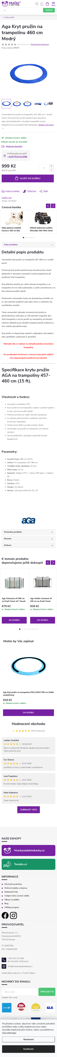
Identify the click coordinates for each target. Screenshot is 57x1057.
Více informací (9, 1032)
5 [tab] (33, 237)
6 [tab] (32, 629)
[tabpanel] (14, 222)
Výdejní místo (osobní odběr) (16, 896)
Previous (48, 206)
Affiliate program (11, 907)
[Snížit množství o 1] (51, 170)
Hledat (49, 10)
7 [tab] (34, 629)
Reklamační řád (11, 892)
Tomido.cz (20, 864)
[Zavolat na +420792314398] (36, 4)
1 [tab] (23, 237)
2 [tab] (26, 237)
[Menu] (53, 3)
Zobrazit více (28, 809)
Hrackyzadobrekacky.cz (29, 850)
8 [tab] (37, 629)
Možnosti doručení (14, 146)
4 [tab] (31, 237)
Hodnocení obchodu (28, 723)
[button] (28, 707)
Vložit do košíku (30, 178)
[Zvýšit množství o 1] (51, 166)
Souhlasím (28, 1049)
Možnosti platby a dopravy (15, 888)
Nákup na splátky (11, 900)
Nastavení (28, 1039)
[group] (28, 681)
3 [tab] (28, 237)
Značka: (7, 198)
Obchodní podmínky (13, 884)
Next (53, 206)
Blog (6, 903)
